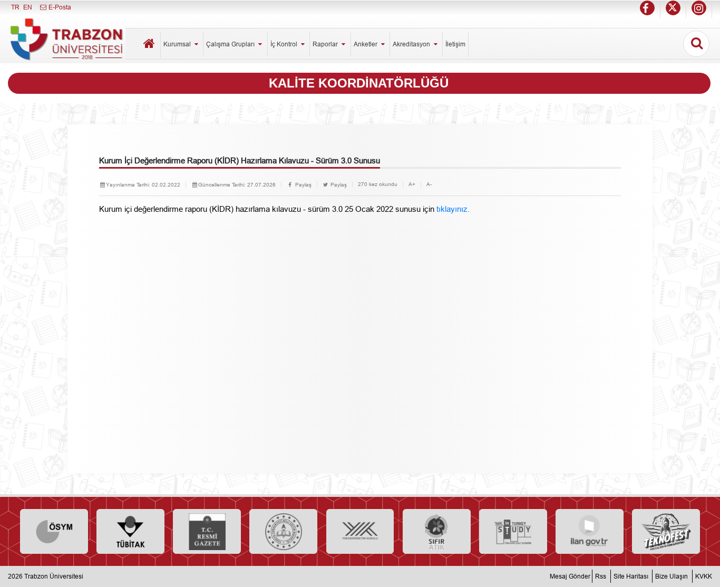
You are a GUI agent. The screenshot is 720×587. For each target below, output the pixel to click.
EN (27, 7)
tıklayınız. (453, 208)
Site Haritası (631, 576)
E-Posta (59, 7)
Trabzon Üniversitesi (53, 576)
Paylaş (303, 184)
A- (429, 184)
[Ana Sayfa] (150, 45)
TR (15, 7)
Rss (600, 576)
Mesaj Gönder (570, 576)
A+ (411, 184)
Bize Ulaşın (671, 576)
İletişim (455, 44)
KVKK (703, 576)
